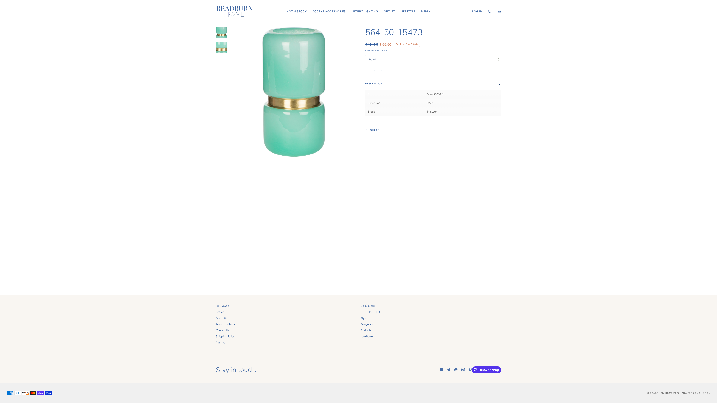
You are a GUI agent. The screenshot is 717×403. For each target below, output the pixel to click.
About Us (221, 318)
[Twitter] (449, 369)
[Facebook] (441, 369)
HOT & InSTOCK (370, 312)
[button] (297, 11)
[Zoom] (293, 124)
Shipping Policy (225, 336)
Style (363, 318)
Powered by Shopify (696, 393)
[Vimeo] (470, 369)
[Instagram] (463, 369)
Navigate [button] (222, 306)
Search (220, 312)
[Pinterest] (456, 369)
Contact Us (222, 330)
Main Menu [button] (368, 306)
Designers (366, 324)
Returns (220, 342)
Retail (372, 59)
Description (374, 83)
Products (365, 330)
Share (374, 130)
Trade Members (225, 324)
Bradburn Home (661, 393)
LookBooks (366, 336)
